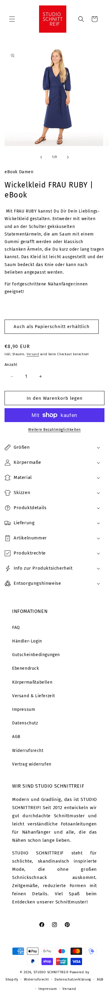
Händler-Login (27, 641)
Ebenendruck (25, 668)
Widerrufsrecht (27, 750)
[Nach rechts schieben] (67, 157)
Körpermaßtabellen (32, 682)
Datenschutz (25, 723)
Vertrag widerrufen (31, 764)
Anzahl (11, 364)
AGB (16, 736)
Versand (33, 354)
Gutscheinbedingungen (36, 654)
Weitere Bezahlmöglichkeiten (54, 430)
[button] (12, 19)
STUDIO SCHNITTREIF (51, 972)
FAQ (16, 627)
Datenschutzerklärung (72, 979)
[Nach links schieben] (41, 157)
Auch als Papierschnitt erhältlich (52, 326)
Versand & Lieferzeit (33, 695)
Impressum (23, 709)
